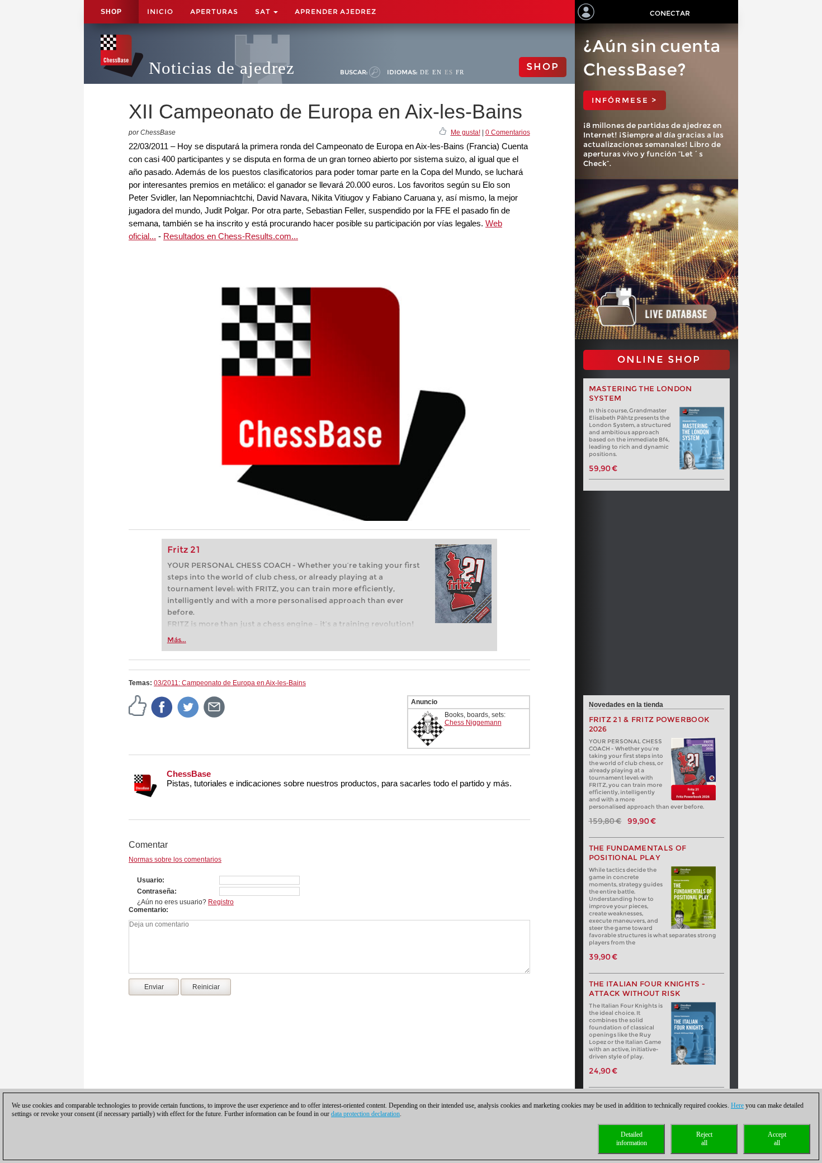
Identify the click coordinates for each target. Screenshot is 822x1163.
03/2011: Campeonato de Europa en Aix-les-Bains (230, 683)
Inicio (160, 11)
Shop (111, 12)
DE (424, 72)
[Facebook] (162, 706)
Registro (221, 902)
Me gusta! (465, 132)
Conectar (670, 13)
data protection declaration (365, 1114)
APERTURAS (214, 11)
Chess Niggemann (473, 723)
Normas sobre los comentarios (175, 859)
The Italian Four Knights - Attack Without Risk (647, 988)
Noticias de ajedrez (222, 68)
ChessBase (189, 774)
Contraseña (155, 891)
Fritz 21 (183, 549)
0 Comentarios (507, 132)
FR (460, 72)
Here (737, 1105)
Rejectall (704, 1139)
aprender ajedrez (335, 11)
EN (437, 72)
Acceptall (777, 1139)
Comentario (147, 910)
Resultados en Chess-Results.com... (230, 236)
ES (449, 72)
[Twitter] (188, 706)
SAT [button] (263, 11)
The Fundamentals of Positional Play (638, 852)
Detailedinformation (631, 1139)
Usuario (149, 880)
